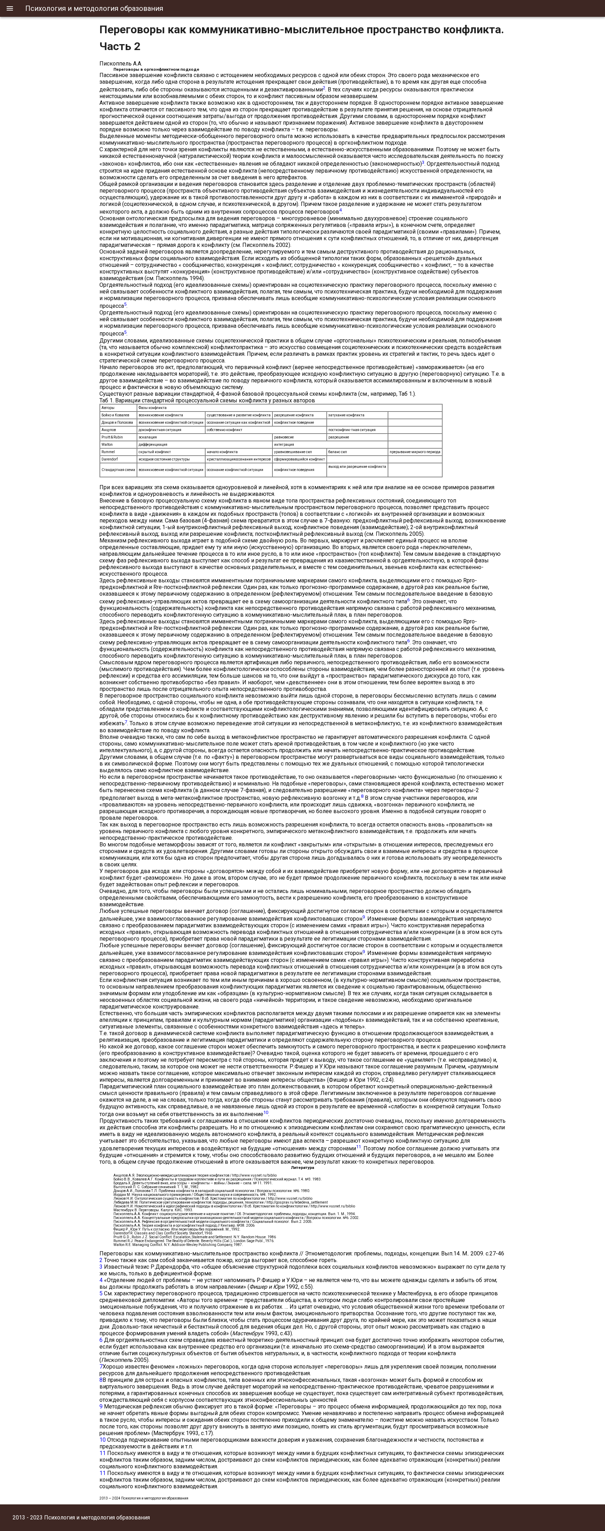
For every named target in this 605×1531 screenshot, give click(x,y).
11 (102, 1453)
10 (102, 1439)
